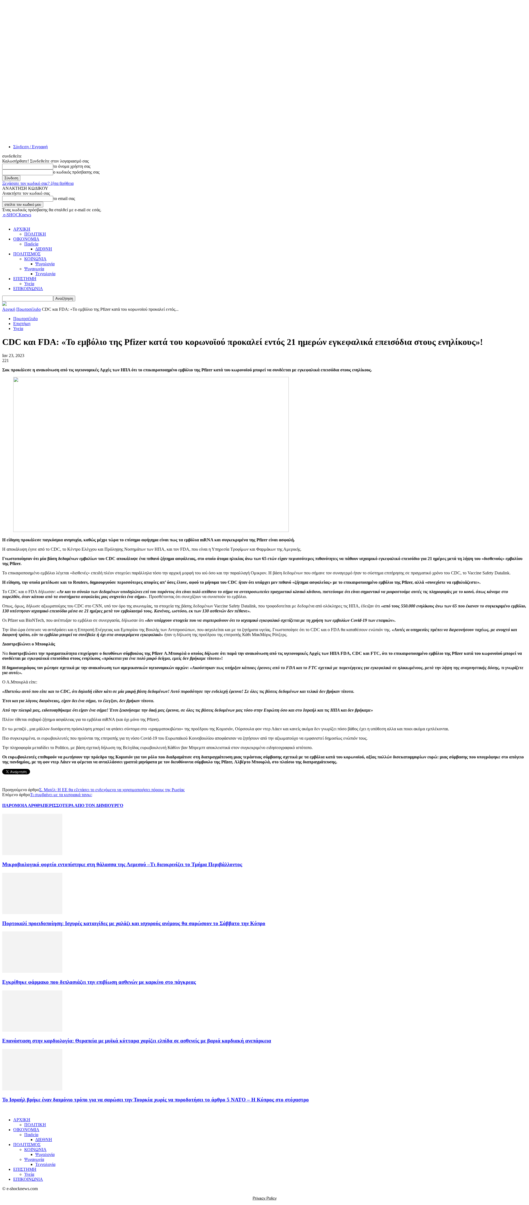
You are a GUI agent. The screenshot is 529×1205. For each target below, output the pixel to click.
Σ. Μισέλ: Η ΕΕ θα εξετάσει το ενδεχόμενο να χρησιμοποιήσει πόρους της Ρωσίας (112, 789)
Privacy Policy (265, 1198)
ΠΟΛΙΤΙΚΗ (35, 234)
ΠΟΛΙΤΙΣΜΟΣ (27, 254)
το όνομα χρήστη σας (71, 166)
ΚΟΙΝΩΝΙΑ (35, 258)
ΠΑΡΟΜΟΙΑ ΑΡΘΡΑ (22, 805)
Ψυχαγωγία (34, 268)
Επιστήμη (21, 323)
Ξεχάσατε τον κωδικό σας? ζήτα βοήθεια (38, 183)
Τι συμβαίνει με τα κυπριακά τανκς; (61, 794)
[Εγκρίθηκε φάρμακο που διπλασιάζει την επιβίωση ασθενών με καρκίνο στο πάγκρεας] (32, 971)
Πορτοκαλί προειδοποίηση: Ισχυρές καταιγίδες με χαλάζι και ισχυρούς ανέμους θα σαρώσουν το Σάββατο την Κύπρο (133, 923)
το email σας (64, 198)
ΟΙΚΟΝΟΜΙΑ (26, 239)
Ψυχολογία (45, 263)
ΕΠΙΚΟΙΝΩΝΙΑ (28, 288)
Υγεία (29, 283)
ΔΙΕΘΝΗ (43, 249)
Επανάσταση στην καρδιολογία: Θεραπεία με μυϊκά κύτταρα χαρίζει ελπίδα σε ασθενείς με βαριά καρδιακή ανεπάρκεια (136, 1041)
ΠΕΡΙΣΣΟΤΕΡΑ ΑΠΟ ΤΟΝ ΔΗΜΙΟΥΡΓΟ (83, 805)
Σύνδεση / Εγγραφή (30, 146)
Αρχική (8, 309)
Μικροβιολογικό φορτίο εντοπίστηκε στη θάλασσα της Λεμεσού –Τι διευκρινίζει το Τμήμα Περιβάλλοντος (122, 864)
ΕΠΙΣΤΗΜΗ (24, 278)
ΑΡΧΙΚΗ (21, 229)
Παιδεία (31, 244)
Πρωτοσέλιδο (28, 309)
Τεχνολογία (45, 273)
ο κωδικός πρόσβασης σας (76, 172)
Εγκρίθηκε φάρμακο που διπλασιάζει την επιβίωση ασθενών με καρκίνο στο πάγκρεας (99, 982)
